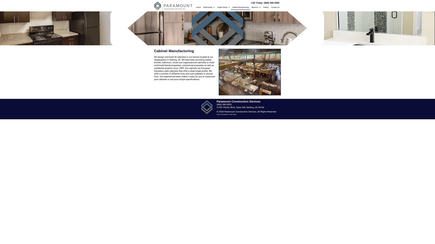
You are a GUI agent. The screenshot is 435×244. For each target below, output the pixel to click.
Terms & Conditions (222, 114)
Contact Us (275, 7)
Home (198, 7)
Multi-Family (207, 7)
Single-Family (222, 7)
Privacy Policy (233, 114)
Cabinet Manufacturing (240, 7)
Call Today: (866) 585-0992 (265, 3)
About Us (254, 7)
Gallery (266, 7)
